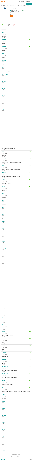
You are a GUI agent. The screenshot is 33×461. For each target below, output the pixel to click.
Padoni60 (3, 296)
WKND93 (3, 331)
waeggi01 (3, 436)
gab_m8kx (4, 81)
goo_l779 (3, 109)
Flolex (3, 165)
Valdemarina (4, 352)
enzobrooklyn (4, 443)
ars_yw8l (3, 186)
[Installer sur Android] (19, 457)
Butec (3, 228)
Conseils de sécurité (14, 454)
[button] (22, 1)
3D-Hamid (4, 88)
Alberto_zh (4, 338)
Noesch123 (4, 248)
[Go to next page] (9, 450)
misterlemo (4, 276)
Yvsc (3, 387)
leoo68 (3, 214)
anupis (3, 67)
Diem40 (3, 429)
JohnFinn (3, 380)
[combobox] (13, 4)
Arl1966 (3, 179)
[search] (29, 4)
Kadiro (3, 32)
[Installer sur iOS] (13, 457)
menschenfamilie (5, 366)
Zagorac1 (3, 401)
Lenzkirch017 (4, 172)
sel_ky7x (3, 241)
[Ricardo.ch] (3, 1)
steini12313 (4, 415)
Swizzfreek (4, 39)
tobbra (3, 235)
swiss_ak (3, 53)
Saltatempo (4, 269)
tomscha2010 (4, 359)
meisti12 (3, 221)
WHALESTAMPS (5, 74)
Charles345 (4, 60)
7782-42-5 (4, 158)
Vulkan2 (3, 255)
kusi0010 (3, 95)
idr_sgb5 (3, 303)
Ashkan (3, 394)
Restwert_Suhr (4, 143)
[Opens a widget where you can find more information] (3, 460)
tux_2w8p (3, 262)
